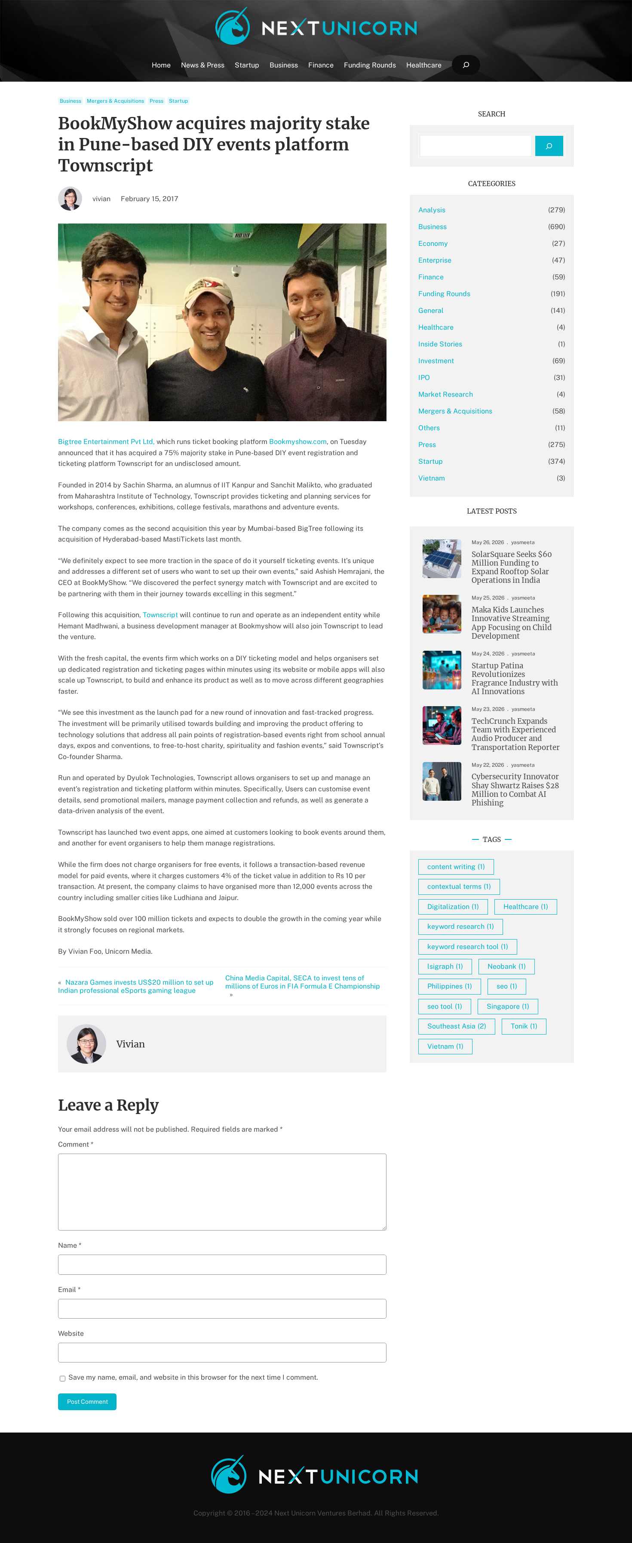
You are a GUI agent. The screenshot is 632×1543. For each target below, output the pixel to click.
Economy (433, 243)
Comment (75, 1144)
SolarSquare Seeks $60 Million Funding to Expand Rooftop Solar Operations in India (512, 567)
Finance (431, 277)
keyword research (460, 926)
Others (429, 428)
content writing (456, 867)
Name (69, 1245)
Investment (436, 361)
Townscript (161, 615)
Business (70, 101)
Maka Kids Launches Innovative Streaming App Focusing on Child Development (512, 623)
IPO (424, 378)
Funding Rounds (444, 294)
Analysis (431, 210)
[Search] (549, 146)
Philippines (449, 986)
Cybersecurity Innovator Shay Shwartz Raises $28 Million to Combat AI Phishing (515, 789)
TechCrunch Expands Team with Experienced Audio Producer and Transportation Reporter (516, 734)
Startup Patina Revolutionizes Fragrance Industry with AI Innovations (515, 678)
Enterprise (434, 260)
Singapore (508, 1006)
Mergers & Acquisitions (115, 101)
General (431, 310)
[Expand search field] (466, 65)
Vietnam (431, 478)
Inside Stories (440, 344)
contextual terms (459, 886)
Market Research (445, 394)
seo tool (444, 1006)
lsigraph (445, 966)
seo (507, 986)
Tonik (524, 1026)
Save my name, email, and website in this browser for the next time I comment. (193, 1377)
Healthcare (436, 327)
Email (69, 1290)
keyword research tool (467, 947)
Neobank (507, 966)
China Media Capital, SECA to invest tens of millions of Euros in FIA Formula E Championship (302, 982)
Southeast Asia (456, 1026)
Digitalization (453, 907)
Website (71, 1333)
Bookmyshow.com (298, 442)
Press (156, 101)
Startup (178, 101)
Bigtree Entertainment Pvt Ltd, (106, 442)
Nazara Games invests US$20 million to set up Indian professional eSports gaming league (136, 986)
